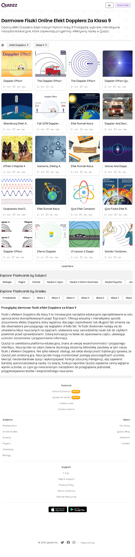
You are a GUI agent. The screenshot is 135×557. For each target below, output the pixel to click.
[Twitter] (62, 542)
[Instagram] (73, 542)
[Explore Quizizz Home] (9, 5)
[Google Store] (77, 509)
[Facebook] (68, 542)
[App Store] (58, 509)
